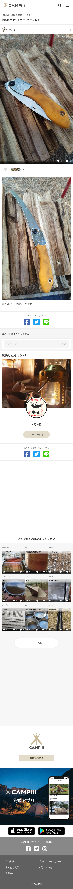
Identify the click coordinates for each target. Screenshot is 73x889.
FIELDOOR (52, 609)
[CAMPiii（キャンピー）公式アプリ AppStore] (21, 831)
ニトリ (5, 580)
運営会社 (10, 873)
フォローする (36, 434)
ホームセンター (54, 552)
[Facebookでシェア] (27, 322)
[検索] (59, 5)
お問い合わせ (45, 867)
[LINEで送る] (46, 322)
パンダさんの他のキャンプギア (36, 538)
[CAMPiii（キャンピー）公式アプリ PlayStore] (51, 831)
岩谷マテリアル (54, 580)
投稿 (63, 343)
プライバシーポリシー (49, 861)
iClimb (5, 609)
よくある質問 (12, 867)
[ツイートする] (36, 322)
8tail (27, 580)
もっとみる (36, 643)
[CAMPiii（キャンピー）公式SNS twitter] (36, 849)
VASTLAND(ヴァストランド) (34, 609)
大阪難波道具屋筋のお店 (33, 552)
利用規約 (10, 861)
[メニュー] (68, 5)
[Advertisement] (36, 497)
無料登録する (36, 758)
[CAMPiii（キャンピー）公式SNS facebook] (28, 849)
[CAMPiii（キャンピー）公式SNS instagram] (44, 849)
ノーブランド (7, 552)
